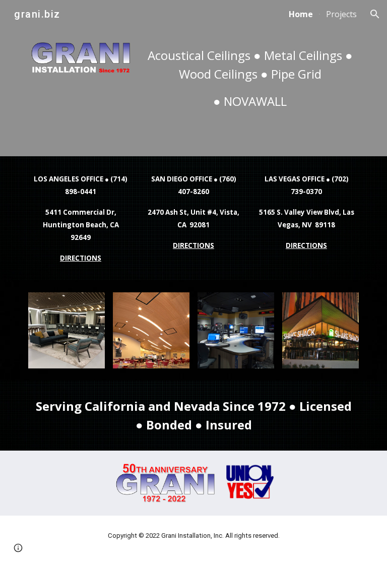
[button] (375, 14)
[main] (249, 78)
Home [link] (301, 14)
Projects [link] (341, 14)
